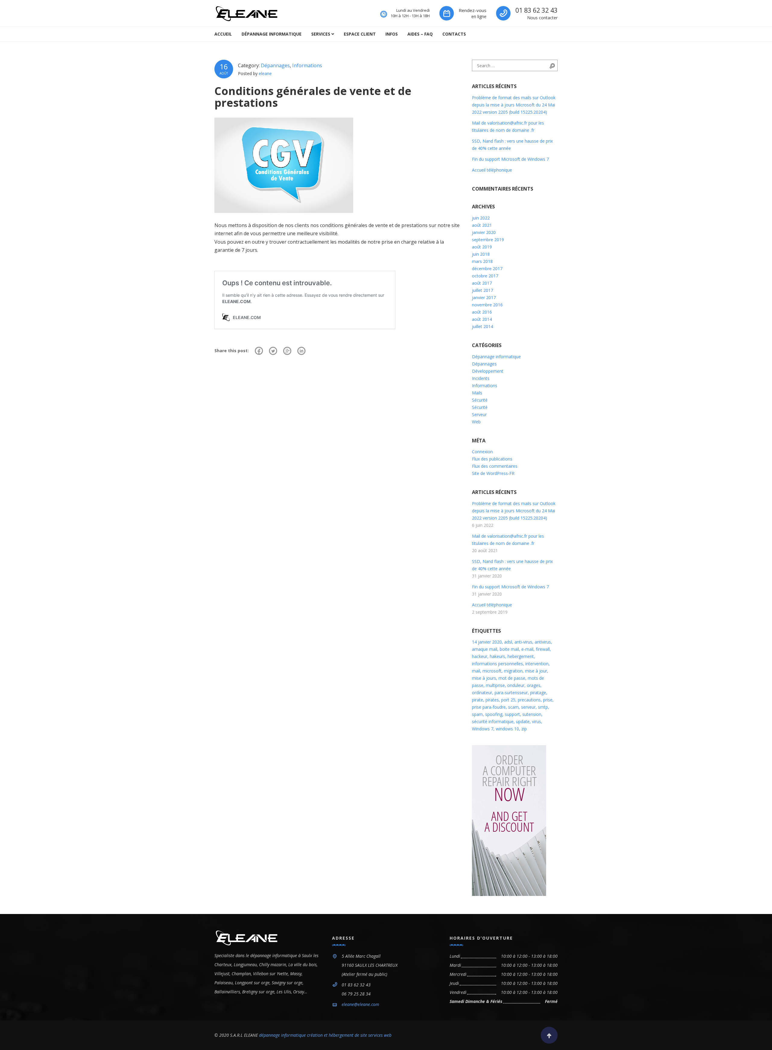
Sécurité (480, 400)
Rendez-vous (472, 10)
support (512, 714)
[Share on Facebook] (259, 350)
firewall (543, 649)
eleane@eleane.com (360, 1004)
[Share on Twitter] (273, 350)
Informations (307, 65)
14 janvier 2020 (487, 642)
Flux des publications (492, 459)
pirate (477, 700)
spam (477, 714)
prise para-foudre (489, 707)
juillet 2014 (482, 326)
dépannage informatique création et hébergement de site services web (325, 1035)
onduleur (515, 685)
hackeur (479, 656)
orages (533, 685)
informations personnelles (497, 663)
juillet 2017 (482, 290)
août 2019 (482, 247)
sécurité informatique (493, 721)
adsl (508, 642)
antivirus (543, 642)
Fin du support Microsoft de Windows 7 (510, 159)
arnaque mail (484, 649)
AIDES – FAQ (420, 34)
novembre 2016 (487, 305)
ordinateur (482, 692)
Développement (487, 371)
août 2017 (482, 283)
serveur (528, 707)
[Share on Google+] (287, 350)
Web (476, 422)
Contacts (454, 34)
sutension (531, 714)
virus (536, 721)
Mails (477, 393)
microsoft (491, 671)
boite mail (509, 649)
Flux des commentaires (494, 466)
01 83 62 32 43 (536, 10)
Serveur (479, 414)
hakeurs (497, 656)
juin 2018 (481, 254)
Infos (391, 34)
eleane (265, 73)
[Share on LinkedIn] (301, 350)
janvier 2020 (484, 232)
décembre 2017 (487, 268)
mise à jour (536, 671)
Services (320, 34)
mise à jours (484, 678)
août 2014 (482, 319)
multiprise (495, 685)
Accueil (223, 34)
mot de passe (511, 678)
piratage (538, 692)
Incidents (480, 378)
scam (513, 707)
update (523, 721)
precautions (529, 700)
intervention (537, 663)
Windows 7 (482, 729)
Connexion (482, 451)
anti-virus (523, 642)
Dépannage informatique (272, 34)
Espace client (360, 34)
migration (513, 671)
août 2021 (482, 225)
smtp (543, 707)
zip (524, 729)
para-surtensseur (511, 692)
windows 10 (507, 729)
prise (547, 700)
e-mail (527, 649)
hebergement (521, 656)
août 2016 (482, 312)
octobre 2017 (485, 276)
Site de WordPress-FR (493, 473)
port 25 (508, 700)
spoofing (493, 714)
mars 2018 (482, 261)
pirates (492, 700)
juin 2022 (481, 218)
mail (476, 671)
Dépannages (275, 65)
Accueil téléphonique (492, 170)
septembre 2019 (488, 239)
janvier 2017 (484, 297)
